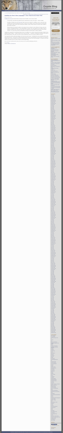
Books (52, 344)
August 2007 (53, 295)
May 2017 (52, 170)
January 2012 (53, 238)
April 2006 (52, 312)
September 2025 (53, 103)
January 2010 (53, 264)
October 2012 (53, 229)
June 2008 (52, 284)
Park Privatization (19, 10)
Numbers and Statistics (54, 390)
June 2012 (52, 233)
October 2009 (53, 267)
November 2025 (53, 101)
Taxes (52, 409)
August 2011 (53, 244)
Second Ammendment (54, 406)
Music (52, 389)
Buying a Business (53, 65)
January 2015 (53, 200)
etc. (51, 360)
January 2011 (53, 251)
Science (52, 405)
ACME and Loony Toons (54, 337)
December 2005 (53, 316)
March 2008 (52, 287)
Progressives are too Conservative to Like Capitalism (55, 81)
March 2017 (52, 172)
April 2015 (52, 197)
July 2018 (52, 155)
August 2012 (53, 231)
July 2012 (52, 232)
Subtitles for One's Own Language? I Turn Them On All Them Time (23, 15)
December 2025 (53, 100)
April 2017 (52, 171)
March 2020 (52, 134)
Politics (52, 395)
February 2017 (53, 173)
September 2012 (53, 230)
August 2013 (53, 218)
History (52, 372)
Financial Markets (53, 362)
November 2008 (53, 279)
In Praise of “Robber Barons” (55, 78)
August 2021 (53, 119)
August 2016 (53, 180)
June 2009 (52, 271)
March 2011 (52, 249)
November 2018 (53, 151)
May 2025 (52, 107)
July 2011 (52, 245)
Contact (32, 10)
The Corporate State (54, 411)
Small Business (53, 407)
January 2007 (53, 302)
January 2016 (53, 187)
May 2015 (52, 196)
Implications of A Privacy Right (55, 77)
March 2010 (52, 262)
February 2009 (53, 276)
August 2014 (53, 205)
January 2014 (53, 213)
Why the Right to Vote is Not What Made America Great (55, 91)
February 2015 (53, 199)
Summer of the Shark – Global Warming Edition (55, 53)
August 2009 (53, 269)
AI (51, 338)
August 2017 (53, 167)
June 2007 (52, 297)
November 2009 (53, 266)
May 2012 (52, 234)
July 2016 (52, 181)
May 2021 (52, 122)
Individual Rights (53, 378)
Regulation (52, 403)
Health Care (52, 371)
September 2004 (53, 332)
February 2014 (53, 212)
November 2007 (53, 292)
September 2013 (53, 217)
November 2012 (53, 228)
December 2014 (53, 201)
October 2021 (53, 117)
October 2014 (53, 203)
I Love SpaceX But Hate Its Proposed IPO (55, 44)
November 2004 (53, 330)
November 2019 (53, 138)
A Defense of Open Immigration (55, 62)
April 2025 (52, 108)
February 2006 (53, 314)
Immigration (52, 376)
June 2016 (52, 182)
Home (5, 10)
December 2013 (53, 214)
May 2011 (52, 247)
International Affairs (54, 379)
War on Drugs (53, 420)
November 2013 (53, 215)
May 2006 (52, 311)
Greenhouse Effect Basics (55, 49)
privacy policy (54, 34)
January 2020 (53, 136)
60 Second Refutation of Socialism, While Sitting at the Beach (55, 61)
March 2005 (52, 326)
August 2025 (53, 104)
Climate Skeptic (10, 10)
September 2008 (53, 281)
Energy (52, 357)
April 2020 (52, 133)
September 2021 (53, 118)
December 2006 (53, 303)
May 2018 (52, 157)
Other (52, 392)
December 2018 (53, 150)
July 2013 (52, 219)
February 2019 (53, 148)
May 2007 (52, 298)
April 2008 (52, 286)
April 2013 (52, 222)
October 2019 (53, 139)
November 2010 (53, 253)
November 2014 (53, 202)
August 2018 (53, 154)
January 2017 (53, 174)
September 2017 (53, 166)
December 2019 (53, 137)
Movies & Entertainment (12, 43)
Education (52, 356)
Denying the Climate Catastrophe (54, 48)
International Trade (53, 380)
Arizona (52, 339)
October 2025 (53, 102)
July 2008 (52, 283)
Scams (52, 404)
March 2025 (52, 109)
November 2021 (53, 116)
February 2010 (53, 263)
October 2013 (53, 216)
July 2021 (52, 120)
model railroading (53, 387)
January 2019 (53, 149)
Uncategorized (53, 419)
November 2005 (53, 317)
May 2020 (52, 132)
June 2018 (52, 156)
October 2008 (53, 280)
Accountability (53, 336)
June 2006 (52, 310)
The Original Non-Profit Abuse (55, 43)
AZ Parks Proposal (26, 10)
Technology (52, 410)
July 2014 (52, 206)
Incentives (52, 377)
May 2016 (52, 183)
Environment (53, 358)
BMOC (14, 10)
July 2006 (52, 309)
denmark (7, 42)
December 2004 (53, 329)
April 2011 (52, 248)
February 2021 (53, 125)
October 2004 (53, 331)
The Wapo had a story (8, 18)
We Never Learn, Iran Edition (55, 42)
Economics (52, 355)
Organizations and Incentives (55, 391)
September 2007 (53, 294)
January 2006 (53, 315)
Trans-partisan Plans (54, 413)
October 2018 (53, 152)
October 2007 (53, 293)
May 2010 (52, 260)
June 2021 (52, 121)
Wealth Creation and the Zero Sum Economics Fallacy (55, 90)
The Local (20, 22)
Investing (52, 381)
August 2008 (53, 282)
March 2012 (52, 236)
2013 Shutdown (53, 335)
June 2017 (52, 169)
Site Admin (52, 428)
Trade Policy (53, 412)
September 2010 (53, 255)
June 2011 (52, 246)
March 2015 (52, 198)
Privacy (52, 396)
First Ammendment (54, 363)
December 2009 (53, 265)
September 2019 (53, 140)
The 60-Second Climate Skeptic (55, 86)
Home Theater (53, 374)
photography (53, 393)
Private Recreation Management (55, 397)
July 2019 (52, 142)
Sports (52, 408)
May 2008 (52, 285)
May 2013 (52, 221)
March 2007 (52, 300)
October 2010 (53, 254)
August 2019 (53, 141)
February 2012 (53, 237)
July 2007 (52, 296)
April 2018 (52, 158)
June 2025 (52, 106)
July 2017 (52, 168)
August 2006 (53, 308)
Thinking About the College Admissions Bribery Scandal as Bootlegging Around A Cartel (35, 14)
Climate (52, 348)
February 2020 (53, 135)
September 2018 (53, 153)
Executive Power (53, 361)
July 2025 (52, 105)
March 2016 (52, 185)
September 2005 (53, 319)
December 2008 (53, 278)
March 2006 (52, 313)
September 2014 (53, 204)
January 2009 (53, 277)
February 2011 (53, 250)
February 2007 (53, 301)
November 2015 (53, 189)
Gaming (52, 364)
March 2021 (52, 124)
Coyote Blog (50, 6)
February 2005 (53, 327)
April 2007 (52, 299)
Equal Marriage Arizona (54, 359)
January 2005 (53, 328)
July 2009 (52, 270)
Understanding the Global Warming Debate (54, 55)
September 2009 (53, 268)
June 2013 (52, 220)
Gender (52, 365)
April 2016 (52, 184)
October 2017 (53, 165)
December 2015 (53, 188)
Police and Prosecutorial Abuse (55, 394)
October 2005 (53, 318)
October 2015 (53, 190)
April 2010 (52, 261)
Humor (52, 375)
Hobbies (52, 373)
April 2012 (52, 235)
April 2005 (52, 325)
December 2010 (53, 252)
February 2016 (53, 186)
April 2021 (52, 123)
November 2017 (53, 164)
